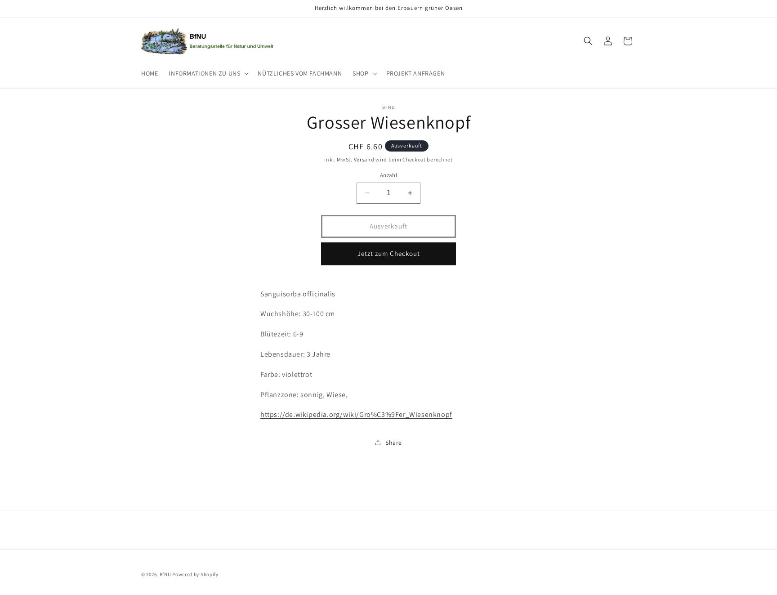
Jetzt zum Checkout (388, 253)
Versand (364, 159)
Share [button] (393, 442)
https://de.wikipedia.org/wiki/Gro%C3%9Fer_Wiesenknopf (356, 414)
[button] (207, 73)
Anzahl (388, 175)
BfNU (165, 574)
